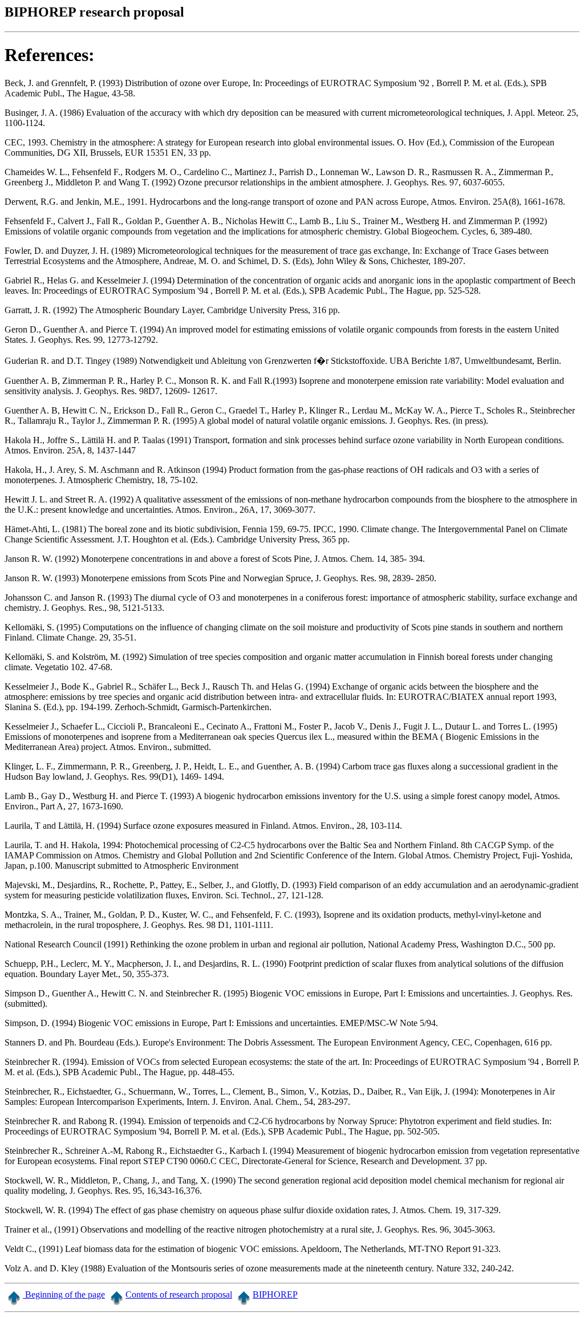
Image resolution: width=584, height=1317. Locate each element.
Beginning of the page (64, 1294)
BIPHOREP (275, 1294)
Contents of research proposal (178, 1294)
